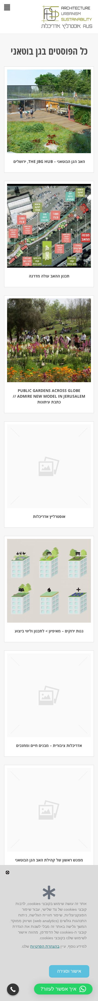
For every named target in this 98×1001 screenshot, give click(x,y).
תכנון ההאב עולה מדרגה (49, 276)
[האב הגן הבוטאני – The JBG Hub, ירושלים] (49, 111)
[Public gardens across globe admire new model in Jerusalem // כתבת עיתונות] (49, 340)
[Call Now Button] (13, 990)
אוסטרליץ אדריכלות (49, 516)
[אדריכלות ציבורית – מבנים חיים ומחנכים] (49, 695)
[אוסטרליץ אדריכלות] (49, 466)
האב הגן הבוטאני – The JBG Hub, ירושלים (49, 161)
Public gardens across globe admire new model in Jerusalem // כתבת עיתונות (49, 396)
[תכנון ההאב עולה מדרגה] (49, 226)
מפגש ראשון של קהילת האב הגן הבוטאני (49, 860)
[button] (63, 989)
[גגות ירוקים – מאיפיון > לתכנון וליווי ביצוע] (49, 581)
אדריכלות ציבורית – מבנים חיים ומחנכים (49, 745)
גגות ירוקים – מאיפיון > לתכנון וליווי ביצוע (49, 631)
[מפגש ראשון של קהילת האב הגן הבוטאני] (49, 810)
